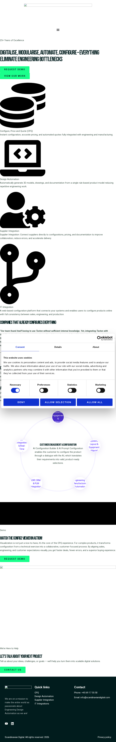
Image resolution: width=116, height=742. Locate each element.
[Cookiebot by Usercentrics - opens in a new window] (99, 338)
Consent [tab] (20, 347)
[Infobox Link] (58, 109)
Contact (79, 687)
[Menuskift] (58, 29)
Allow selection (58, 402)
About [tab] (96, 347)
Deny (21, 402)
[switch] (43, 390)
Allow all (95, 402)
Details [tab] (58, 347)
